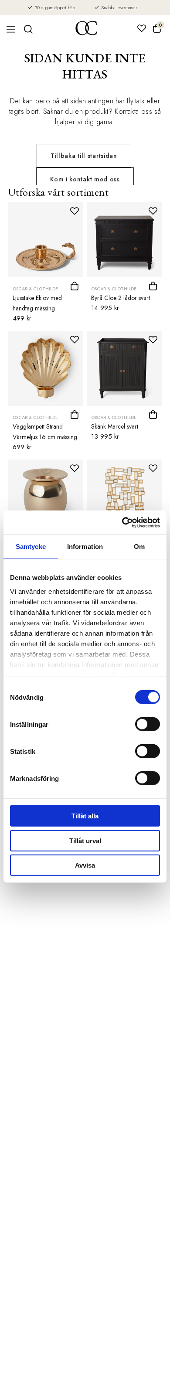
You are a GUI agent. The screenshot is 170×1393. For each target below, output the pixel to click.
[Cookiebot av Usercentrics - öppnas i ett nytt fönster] (122, 522)
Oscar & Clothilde (35, 289)
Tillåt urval (85, 840)
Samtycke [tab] (31, 546)
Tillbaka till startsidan (84, 155)
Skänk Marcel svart (114, 426)
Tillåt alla (85, 816)
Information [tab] (85, 546)
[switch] (147, 724)
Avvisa (85, 865)
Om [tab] (139, 546)
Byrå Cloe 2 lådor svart (120, 297)
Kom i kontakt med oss (85, 179)
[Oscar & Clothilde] (86, 29)
